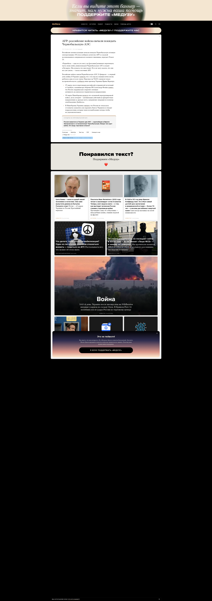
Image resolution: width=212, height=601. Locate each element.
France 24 (80, 49)
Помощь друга (125, 24)
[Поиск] (156, 24)
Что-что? (73, 135)
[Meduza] (56, 24)
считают (87, 106)
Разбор (100, 24)
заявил (110, 87)
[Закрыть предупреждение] (159, 599)
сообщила (80, 81)
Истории (93, 24)
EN (159, 24)
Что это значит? (74, 599)
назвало (85, 95)
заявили (82, 77)
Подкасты (108, 24)
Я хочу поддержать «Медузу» (106, 350)
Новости (84, 24)
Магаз (116, 24)
